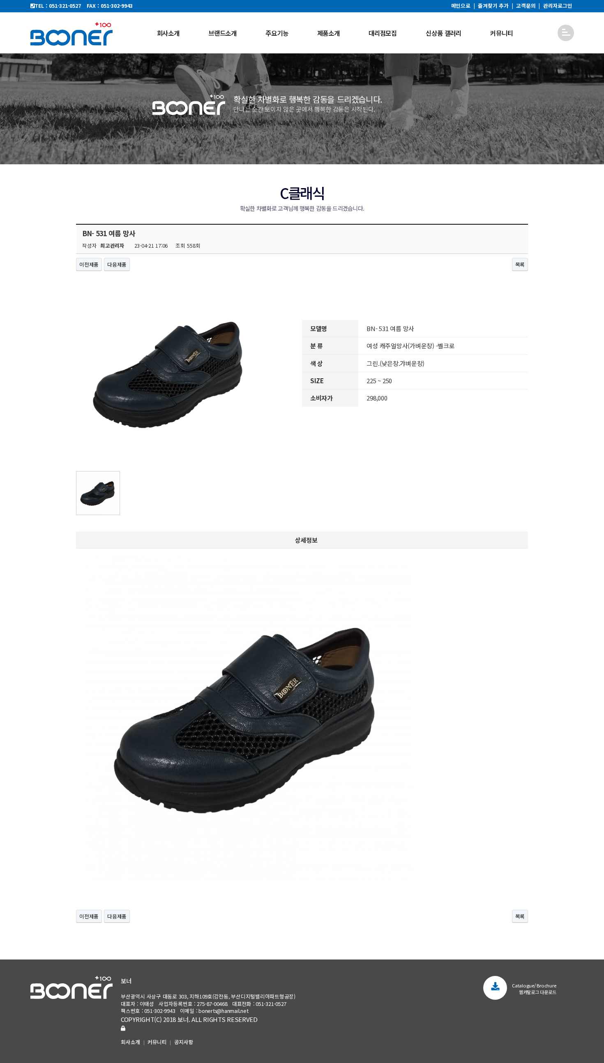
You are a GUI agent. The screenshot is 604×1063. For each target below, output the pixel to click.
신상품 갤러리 (443, 32)
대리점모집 (383, 32)
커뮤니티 (501, 32)
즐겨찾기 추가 (493, 5)
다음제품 (117, 264)
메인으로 (460, 5)
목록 (520, 264)
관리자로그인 (557, 5)
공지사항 (184, 1042)
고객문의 (525, 5)
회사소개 (168, 32)
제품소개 (328, 32)
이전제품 (89, 264)
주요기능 (276, 32)
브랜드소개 (222, 32)
